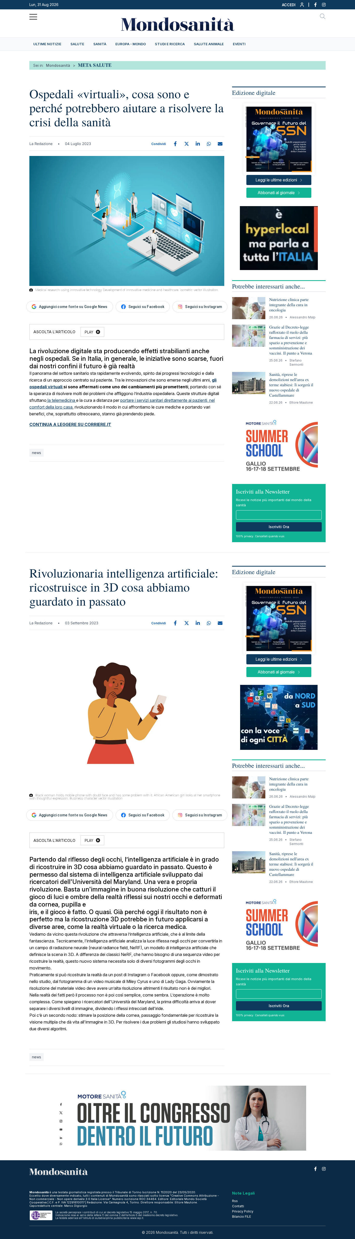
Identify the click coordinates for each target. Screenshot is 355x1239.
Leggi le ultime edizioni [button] (276, 179)
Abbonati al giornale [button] (276, 192)
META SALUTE (94, 65)
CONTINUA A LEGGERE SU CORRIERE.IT (70, 424)
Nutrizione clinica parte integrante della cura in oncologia (288, 305)
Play (89, 332)
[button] (293, 6)
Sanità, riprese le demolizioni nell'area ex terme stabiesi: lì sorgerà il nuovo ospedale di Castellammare (291, 385)
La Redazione (40, 144)
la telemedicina (61, 400)
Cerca (323, 17)
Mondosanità (58, 65)
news (36, 452)
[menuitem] (47, 44)
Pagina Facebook (313, 5)
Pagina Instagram (321, 5)
